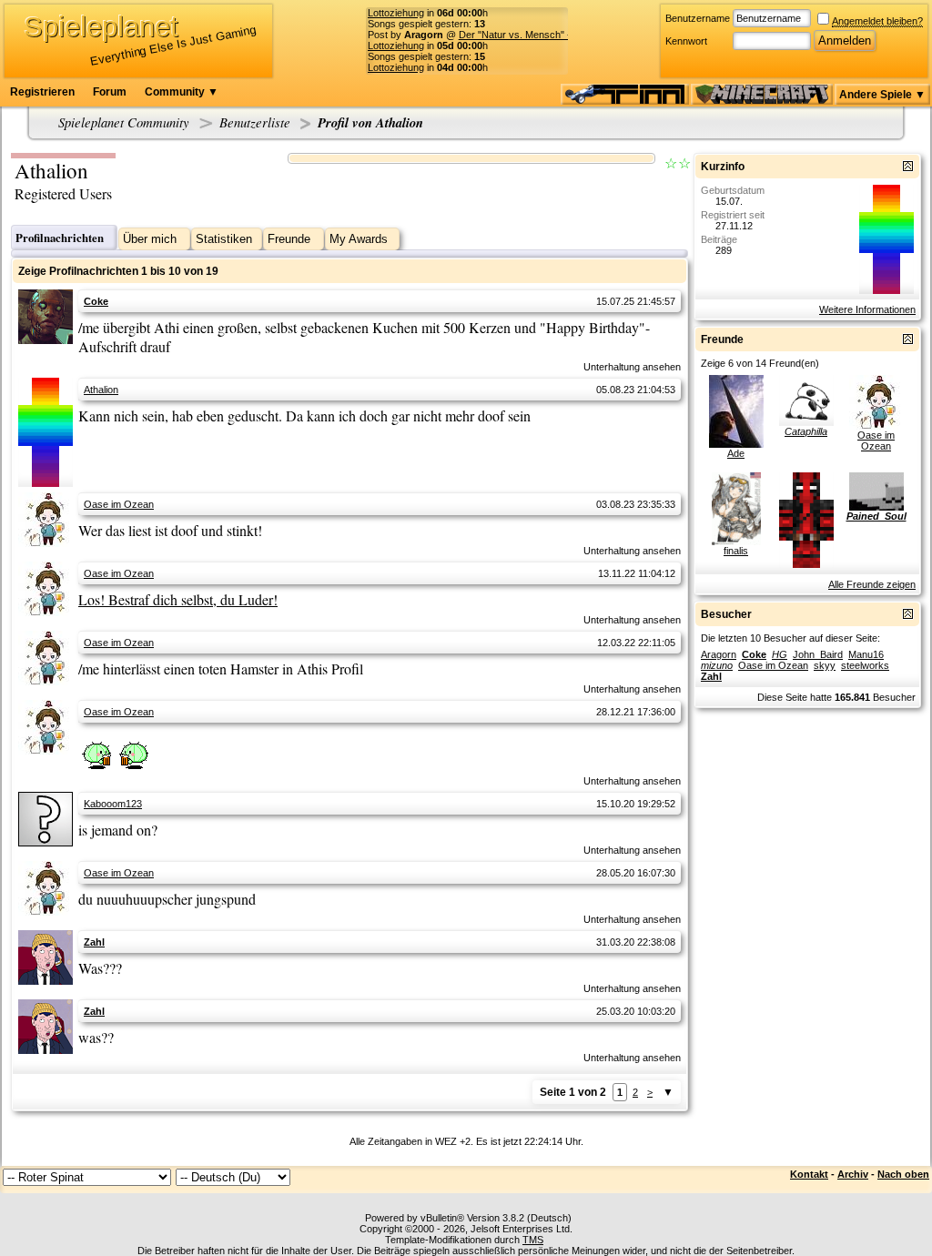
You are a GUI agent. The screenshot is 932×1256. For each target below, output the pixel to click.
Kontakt (809, 1174)
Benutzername (697, 18)
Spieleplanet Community (123, 122)
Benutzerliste (254, 122)
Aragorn (718, 654)
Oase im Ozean (119, 504)
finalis (736, 550)
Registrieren (42, 92)
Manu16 (866, 654)
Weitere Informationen (867, 309)
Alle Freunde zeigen (872, 584)
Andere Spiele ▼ (882, 94)
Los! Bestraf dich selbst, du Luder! (178, 599)
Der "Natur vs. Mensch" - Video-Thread (546, 34)
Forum (110, 92)
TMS (532, 1239)
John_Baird (818, 654)
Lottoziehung (396, 12)
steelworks (865, 665)
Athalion (101, 389)
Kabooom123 (113, 803)
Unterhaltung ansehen (632, 366)
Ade (736, 453)
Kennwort (686, 40)
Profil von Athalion (370, 122)
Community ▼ (181, 92)
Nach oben (903, 1174)
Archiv (852, 1174)
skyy (825, 665)
